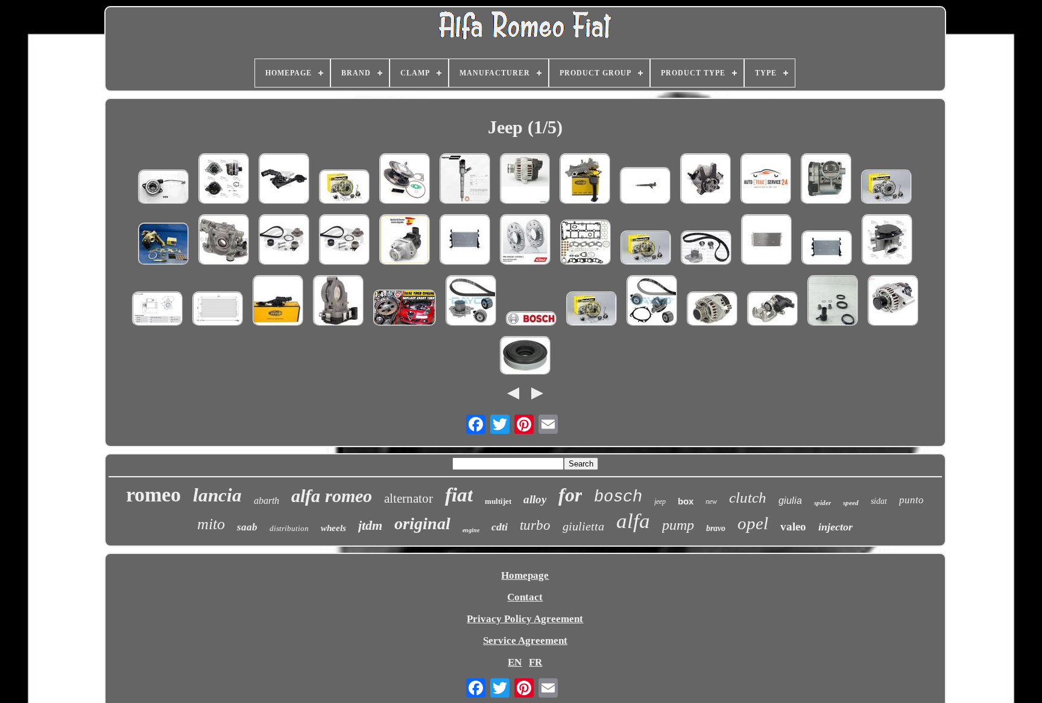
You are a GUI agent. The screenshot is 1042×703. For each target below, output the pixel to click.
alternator (408, 498)
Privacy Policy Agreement (525, 619)
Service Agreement (525, 640)
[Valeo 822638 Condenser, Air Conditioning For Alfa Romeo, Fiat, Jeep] (218, 310)
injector (835, 527)
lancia (217, 495)
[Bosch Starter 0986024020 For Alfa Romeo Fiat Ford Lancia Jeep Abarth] (766, 180)
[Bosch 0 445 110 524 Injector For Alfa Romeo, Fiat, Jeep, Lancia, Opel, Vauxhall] (645, 187)
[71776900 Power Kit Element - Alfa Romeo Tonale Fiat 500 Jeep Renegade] (833, 302)
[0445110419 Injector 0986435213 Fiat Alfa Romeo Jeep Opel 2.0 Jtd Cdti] (465, 180)
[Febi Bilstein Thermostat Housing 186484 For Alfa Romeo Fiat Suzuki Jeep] (284, 180)
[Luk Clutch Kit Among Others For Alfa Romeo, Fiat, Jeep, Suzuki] (886, 188)
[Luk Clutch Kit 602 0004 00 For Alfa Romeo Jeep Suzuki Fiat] (646, 249)
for (570, 495)
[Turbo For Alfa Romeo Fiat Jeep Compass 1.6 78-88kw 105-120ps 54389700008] (163, 245)
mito (211, 524)
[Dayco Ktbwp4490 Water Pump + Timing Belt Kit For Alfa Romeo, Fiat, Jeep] (652, 302)
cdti (499, 527)
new (711, 501)
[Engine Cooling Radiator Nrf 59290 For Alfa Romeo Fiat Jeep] (465, 241)
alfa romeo (331, 496)
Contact (525, 597)
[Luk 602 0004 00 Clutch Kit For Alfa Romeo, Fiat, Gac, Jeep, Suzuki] (591, 310)
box (685, 501)
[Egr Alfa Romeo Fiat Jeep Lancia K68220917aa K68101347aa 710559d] (405, 241)
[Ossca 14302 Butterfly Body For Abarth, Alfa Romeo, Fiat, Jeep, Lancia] (826, 180)
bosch (618, 497)
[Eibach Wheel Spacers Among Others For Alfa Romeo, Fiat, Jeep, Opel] (525, 241)
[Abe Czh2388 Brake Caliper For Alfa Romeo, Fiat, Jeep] (772, 310)
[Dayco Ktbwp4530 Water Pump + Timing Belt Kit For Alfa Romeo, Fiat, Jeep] (471, 302)
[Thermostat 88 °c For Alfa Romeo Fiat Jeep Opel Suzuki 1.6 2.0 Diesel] (278, 302)
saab (247, 527)
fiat (459, 495)
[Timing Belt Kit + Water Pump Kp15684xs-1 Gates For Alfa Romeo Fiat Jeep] (284, 241)
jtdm (370, 525)
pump (678, 525)
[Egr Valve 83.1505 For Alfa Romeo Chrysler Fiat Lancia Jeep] (887, 241)
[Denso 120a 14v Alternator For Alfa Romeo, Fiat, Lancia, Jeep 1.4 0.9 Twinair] (525, 180)
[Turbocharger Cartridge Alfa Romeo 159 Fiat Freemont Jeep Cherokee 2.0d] (405, 180)
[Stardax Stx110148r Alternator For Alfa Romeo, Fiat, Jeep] (712, 310)
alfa (633, 521)
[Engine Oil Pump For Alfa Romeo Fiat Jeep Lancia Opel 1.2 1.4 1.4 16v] (585, 180)
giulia (790, 500)
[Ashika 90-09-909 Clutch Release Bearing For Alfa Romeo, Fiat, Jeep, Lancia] (163, 188)
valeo (793, 526)
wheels (333, 528)
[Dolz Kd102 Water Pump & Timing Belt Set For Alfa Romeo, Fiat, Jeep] (706, 249)
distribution (289, 528)
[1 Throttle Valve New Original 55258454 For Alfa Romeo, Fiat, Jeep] (338, 302)
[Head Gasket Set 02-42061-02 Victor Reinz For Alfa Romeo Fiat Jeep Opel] (585, 244)
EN (515, 662)
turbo (535, 525)
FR (535, 662)
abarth (266, 500)
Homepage (525, 575)
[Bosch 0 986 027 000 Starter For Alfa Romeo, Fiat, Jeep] (157, 310)
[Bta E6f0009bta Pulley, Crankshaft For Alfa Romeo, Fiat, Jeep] (525, 356)
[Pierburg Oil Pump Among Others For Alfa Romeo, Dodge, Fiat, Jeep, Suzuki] (224, 241)
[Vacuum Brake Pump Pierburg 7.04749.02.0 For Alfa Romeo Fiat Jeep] (705, 180)
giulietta (583, 526)
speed (851, 502)
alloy (534, 499)
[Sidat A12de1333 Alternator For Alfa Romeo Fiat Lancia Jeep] (224, 180)
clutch (747, 497)
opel (752, 523)
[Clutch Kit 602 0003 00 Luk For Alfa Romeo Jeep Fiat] (344, 188)
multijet (498, 501)
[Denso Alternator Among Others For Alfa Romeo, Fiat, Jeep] (893, 302)
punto (911, 500)
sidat (879, 501)
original (422, 523)
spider (822, 502)
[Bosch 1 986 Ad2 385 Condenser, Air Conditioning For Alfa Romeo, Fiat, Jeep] (531, 320)
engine (471, 530)
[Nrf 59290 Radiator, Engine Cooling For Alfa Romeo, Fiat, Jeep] (827, 249)
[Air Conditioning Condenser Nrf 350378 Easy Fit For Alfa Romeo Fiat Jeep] (766, 241)
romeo (153, 494)
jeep (660, 501)
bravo (715, 528)
